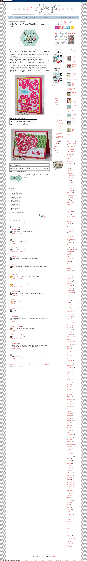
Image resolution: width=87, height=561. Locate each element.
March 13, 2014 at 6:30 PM (17, 312)
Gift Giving (69, 299)
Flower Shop (69, 276)
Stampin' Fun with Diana (18, 193)
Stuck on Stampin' (18, 201)
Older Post (47, 364)
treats (68, 516)
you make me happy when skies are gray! (58, 133)
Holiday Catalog (70, 334)
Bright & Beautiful (70, 188)
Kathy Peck (14, 316)
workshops (69, 537)
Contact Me (72, 17)
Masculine (69, 370)
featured (68, 268)
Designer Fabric (70, 251)
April (56, 111)
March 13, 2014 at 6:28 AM (17, 251)
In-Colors (68, 348)
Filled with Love (70, 270)
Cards (14, 222)
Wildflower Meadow (70, 531)
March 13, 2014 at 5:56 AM (17, 233)
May (56, 108)
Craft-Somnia (17, 200)
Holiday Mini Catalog (71, 336)
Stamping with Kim (17, 204)
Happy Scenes (69, 325)
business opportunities (71, 195)
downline (68, 254)
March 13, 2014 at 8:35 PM (17, 330)
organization (69, 392)
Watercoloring (69, 525)
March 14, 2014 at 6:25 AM (17, 348)
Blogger (53, 556)
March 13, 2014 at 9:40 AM (17, 270)
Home (11, 17)
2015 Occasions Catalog (71, 143)
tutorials (68, 519)
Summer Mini (69, 492)
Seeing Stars (69, 448)
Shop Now (39, 17)
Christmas (69, 214)
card (68, 199)
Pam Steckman (15, 343)
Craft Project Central (71, 231)
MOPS (68, 374)
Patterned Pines (70, 403)
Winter (68, 533)
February (57, 141)
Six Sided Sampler (70, 455)
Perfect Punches (70, 408)
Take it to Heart (70, 500)
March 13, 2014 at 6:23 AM (17, 243)
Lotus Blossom (69, 362)
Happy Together (70, 327)
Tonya (13, 353)
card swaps (69, 204)
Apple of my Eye (70, 156)
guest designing (70, 316)
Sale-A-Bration (70, 437)
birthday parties (70, 179)
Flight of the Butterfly (71, 272)
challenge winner (70, 211)
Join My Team (64, 17)
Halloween (69, 318)
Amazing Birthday (70, 151)
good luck (69, 309)
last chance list (70, 360)
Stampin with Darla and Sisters (23, 211)
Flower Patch (69, 275)
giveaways (69, 306)
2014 (55, 92)
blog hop (68, 180)
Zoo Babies (69, 547)
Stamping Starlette (18, 196)
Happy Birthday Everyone (72, 323)
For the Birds (69, 281)
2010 (55, 152)
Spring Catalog (69, 472)
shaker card (69, 451)
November (57, 96)
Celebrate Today (70, 207)
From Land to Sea (70, 292)
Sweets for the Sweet (71, 499)
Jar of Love (69, 350)
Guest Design (69, 314)
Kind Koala (69, 355)
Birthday (68, 172)
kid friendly (69, 351)
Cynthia (14, 247)
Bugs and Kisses (70, 192)
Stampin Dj (14, 308)
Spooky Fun (69, 470)
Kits (67, 358)
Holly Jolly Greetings (71, 341)
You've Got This (70, 543)
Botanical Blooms (70, 184)
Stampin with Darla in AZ (17, 334)
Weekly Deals (69, 528)
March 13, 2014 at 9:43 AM (17, 278)
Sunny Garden (69, 495)
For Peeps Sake (70, 280)
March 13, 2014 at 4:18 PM (17, 286)
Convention (69, 223)
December (57, 94)
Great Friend (69, 313)
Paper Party (69, 396)
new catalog (69, 383)
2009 (55, 154)
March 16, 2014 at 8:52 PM (17, 358)
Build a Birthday (70, 194)
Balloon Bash (69, 160)
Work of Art (69, 535)
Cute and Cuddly (70, 242)
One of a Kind (69, 389)
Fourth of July (69, 283)
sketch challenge (70, 456)
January (56, 143)
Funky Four (69, 294)
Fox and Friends (70, 285)
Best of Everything (70, 163)
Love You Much (70, 365)
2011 (55, 150)
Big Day (68, 165)
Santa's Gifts (69, 439)
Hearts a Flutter (70, 329)
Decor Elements (70, 247)
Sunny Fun (69, 493)
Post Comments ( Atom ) (19, 366)
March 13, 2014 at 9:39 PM (17, 338)
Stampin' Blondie (19, 197)
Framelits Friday (70, 288)
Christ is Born (69, 213)
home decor (69, 343)
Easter (68, 256)
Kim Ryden (14, 256)
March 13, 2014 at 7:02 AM (17, 260)
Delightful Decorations (71, 249)
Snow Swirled (69, 460)
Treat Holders (69, 514)
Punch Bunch (69, 425)
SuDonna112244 (15, 229)
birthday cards (70, 177)
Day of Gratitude (70, 244)
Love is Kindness (70, 363)
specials (68, 467)
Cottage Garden (70, 228)
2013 (55, 146)
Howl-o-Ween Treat (70, 344)
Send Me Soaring (70, 449)
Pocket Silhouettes (70, 413)
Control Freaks (69, 221)
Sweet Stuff (69, 497)
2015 (55, 90)
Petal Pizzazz (69, 410)
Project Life (69, 417)
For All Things (69, 278)
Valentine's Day (69, 521)
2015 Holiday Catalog (71, 142)
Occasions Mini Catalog (71, 386)
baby (68, 158)
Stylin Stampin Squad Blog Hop (20, 222)
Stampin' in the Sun (18, 192)
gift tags (68, 302)
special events (69, 463)
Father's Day (69, 266)
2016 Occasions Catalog (71, 146)
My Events (17, 17)
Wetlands (68, 530)
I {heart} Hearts (70, 346)
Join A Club (47, 17)
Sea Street (69, 443)
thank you (69, 507)
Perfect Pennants (70, 406)
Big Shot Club (69, 170)
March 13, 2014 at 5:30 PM (17, 295)
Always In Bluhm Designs (42, 556)
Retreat (68, 436)
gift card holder (70, 297)
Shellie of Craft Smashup (38, 176)
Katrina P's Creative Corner (20, 212)
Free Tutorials (55, 17)
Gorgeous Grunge (70, 311)
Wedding (68, 526)
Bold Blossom (69, 182)
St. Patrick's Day (70, 475)
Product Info (69, 415)
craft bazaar (69, 229)
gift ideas (68, 300)
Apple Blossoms (70, 154)
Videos (68, 523)
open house (69, 391)
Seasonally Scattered (71, 446)
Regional (68, 432)
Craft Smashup (18, 203)
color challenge (70, 220)
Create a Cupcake (70, 238)
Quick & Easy (69, 430)
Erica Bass (14, 283)
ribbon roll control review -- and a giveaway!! (74, 59)
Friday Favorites (70, 290)
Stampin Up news (70, 481)
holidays (68, 339)
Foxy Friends (69, 287)
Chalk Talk (69, 209)
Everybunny (69, 261)
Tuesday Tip (69, 518)
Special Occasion (70, 465)
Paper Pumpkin (70, 398)
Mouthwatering (70, 379)
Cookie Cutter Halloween (71, 225)
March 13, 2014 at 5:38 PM (17, 303)
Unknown (14, 274)
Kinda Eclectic (69, 357)
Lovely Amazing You (70, 367)
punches (68, 429)
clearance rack (69, 218)
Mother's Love (69, 377)
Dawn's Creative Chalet (18, 190)
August (56, 102)
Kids (67, 353)
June (56, 106)
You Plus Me (69, 541)
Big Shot (68, 168)
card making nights (70, 202)
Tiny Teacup (69, 512)
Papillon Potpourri (70, 399)
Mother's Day (69, 376)
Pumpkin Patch (70, 420)
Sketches (68, 458)
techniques (69, 506)
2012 (55, 148)
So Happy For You (70, 462)
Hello (68, 331)
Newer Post (12, 364)
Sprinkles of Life (70, 474)
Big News (68, 166)
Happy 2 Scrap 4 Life (19, 205)
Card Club (69, 200)
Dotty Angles (69, 253)
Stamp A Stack (69, 477)
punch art (69, 424)
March (56, 113)
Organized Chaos (17, 208)
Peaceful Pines (69, 405)
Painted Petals (69, 394)
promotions (69, 418)
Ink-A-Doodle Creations (19, 194)
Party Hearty (69, 401)
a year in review (70, 149)
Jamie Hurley (14, 238)
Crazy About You (70, 236)
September (57, 100)
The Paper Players (70, 511)
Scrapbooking (69, 441)
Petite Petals (69, 411)
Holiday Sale (69, 338)
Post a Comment (14, 361)
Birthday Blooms (70, 175)
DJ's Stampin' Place (18, 198)
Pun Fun (68, 422)
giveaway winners (70, 304)
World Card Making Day (71, 538)
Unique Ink (17, 209)
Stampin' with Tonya (18, 207)
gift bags (68, 295)
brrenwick (14, 264)
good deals (69, 307)
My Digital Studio (70, 381)
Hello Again (69, 332)
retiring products (70, 434)
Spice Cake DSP (70, 469)
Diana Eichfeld (15, 291)
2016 (55, 88)
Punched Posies (70, 427)
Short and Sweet (70, 453)
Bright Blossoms (70, 190)
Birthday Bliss (69, 173)
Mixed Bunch (69, 372)
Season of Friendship (71, 444)
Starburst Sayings (70, 482)
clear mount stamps (70, 216)
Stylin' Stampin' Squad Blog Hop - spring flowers (59, 137)
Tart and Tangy (69, 502)
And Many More (70, 153)
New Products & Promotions (28, 17)
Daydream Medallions (71, 246)
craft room (69, 234)
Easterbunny (69, 258)
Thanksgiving (69, 509)
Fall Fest (68, 265)
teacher (68, 504)
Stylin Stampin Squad (71, 484)
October (57, 98)
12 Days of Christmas (71, 140)
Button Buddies (70, 197)
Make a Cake (69, 369)
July (56, 104)
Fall (67, 263)
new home (69, 384)
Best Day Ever (69, 161)
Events (68, 260)
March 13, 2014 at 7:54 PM (17, 321)
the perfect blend (58, 130)
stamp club (69, 479)
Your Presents (69, 545)
